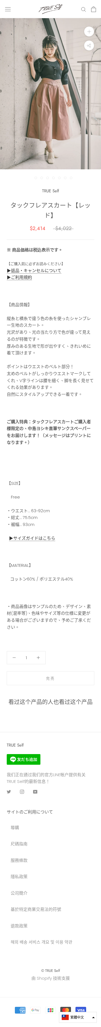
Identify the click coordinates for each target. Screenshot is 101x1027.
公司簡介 (19, 893)
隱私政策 (19, 876)
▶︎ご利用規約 (19, 277)
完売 (50, 678)
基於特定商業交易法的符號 (36, 909)
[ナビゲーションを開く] (8, 9)
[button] (78, 1017)
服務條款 (19, 860)
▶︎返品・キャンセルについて (34, 270)
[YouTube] (35, 791)
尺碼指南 (19, 844)
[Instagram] (22, 791)
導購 (15, 828)
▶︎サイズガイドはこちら (32, 538)
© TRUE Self (50, 970)
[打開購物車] (93, 9)
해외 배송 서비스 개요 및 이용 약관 (41, 942)
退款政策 (19, 926)
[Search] (83, 9)
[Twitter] (9, 791)
